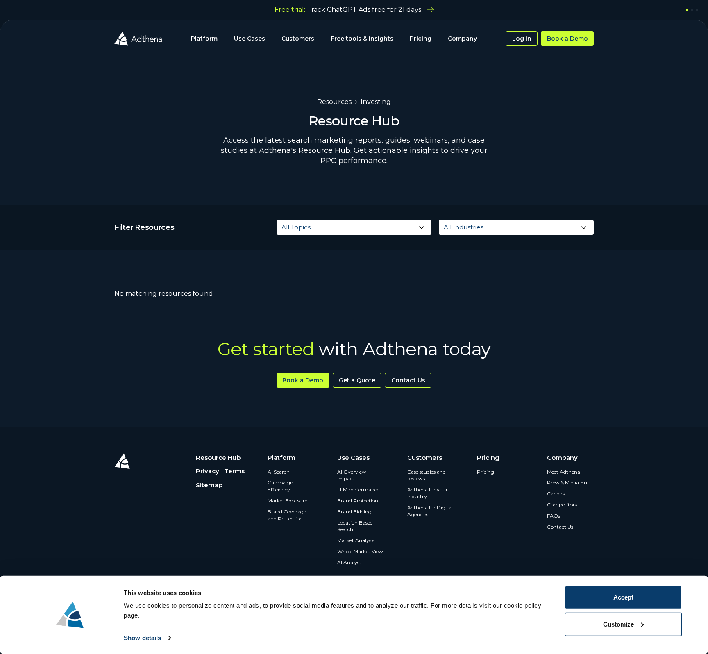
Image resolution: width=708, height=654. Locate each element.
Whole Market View (360, 551)
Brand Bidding (354, 512)
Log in (521, 38)
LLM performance (358, 489)
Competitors (562, 505)
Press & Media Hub (568, 482)
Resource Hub (218, 457)
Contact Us (408, 380)
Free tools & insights (362, 38)
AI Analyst (349, 562)
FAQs (553, 516)
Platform (204, 38)
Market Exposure (287, 500)
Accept (623, 597)
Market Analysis (355, 540)
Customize (618, 623)
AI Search (279, 472)
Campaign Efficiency (280, 486)
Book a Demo (567, 38)
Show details (142, 637)
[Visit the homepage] (138, 38)
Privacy (207, 471)
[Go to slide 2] (692, 10)
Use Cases (249, 38)
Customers (297, 38)
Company (462, 38)
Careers (556, 493)
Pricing (420, 38)
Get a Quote (357, 380)
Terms (234, 471)
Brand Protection (357, 500)
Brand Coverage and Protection (287, 515)
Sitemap (209, 485)
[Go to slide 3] (697, 10)
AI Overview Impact (351, 475)
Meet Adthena (563, 472)
